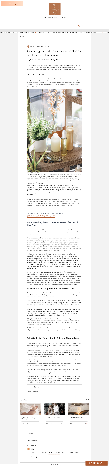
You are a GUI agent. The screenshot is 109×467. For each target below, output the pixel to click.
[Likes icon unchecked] (32, 457)
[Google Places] (49, 465)
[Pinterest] (55, 465)
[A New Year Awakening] (78, 409)
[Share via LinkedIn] (35, 387)
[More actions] (81, 46)
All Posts (22, 36)
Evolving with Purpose (53, 417)
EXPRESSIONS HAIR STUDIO (55, 18)
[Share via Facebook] (27, 387)
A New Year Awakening (77, 417)
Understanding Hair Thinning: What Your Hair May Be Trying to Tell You (29, 418)
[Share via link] (38, 387)
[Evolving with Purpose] (54, 409)
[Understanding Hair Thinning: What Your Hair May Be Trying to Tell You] (30, 409)
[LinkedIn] (60, 465)
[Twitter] (58, 465)
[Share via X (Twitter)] (31, 387)
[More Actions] (81, 449)
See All (87, 399)
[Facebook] (53, 465)
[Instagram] (51, 465)
